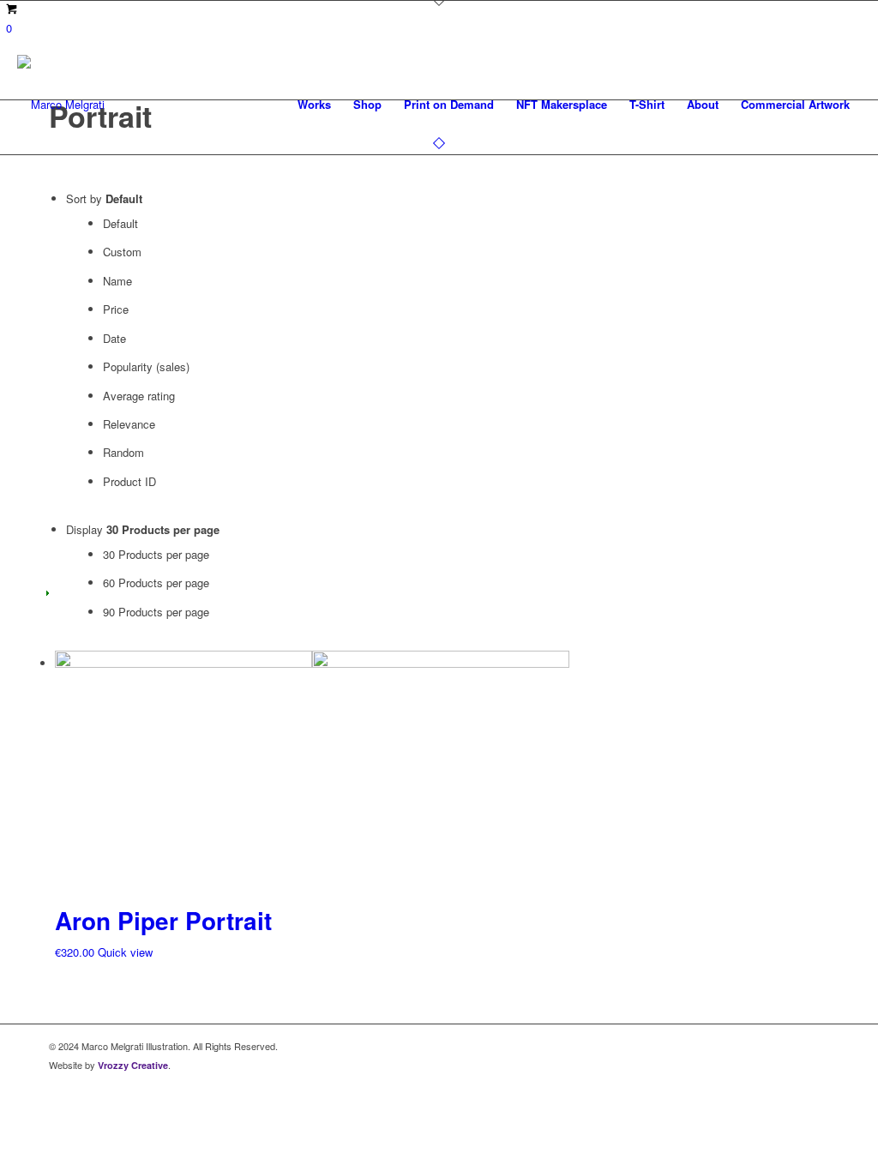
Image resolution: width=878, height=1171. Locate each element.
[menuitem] (314, 104)
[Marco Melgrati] (61, 104)
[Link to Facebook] (790, 1046)
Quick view (125, 952)
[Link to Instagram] (816, 1046)
